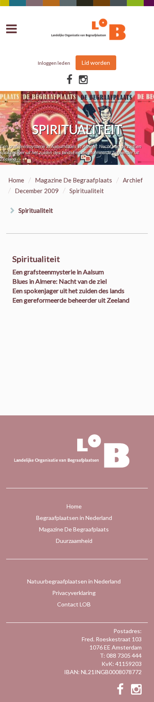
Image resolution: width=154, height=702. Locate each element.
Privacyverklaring (74, 592)
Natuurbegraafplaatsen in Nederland (74, 581)
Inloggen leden (54, 63)
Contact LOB (74, 604)
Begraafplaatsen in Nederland (74, 517)
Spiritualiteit (35, 210)
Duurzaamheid (74, 540)
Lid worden (96, 62)
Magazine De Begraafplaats (73, 180)
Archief (133, 180)
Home (16, 180)
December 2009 (37, 190)
